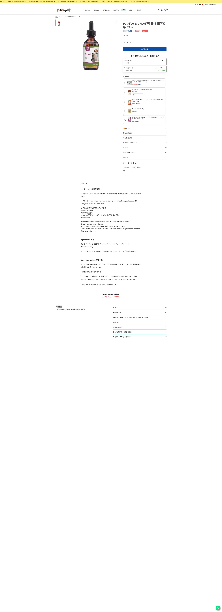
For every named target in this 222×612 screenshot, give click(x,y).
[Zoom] (115, 21)
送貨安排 (125, 148)
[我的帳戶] (162, 10)
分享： (125, 163)
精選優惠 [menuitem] (116, 10)
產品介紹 (84, 183)
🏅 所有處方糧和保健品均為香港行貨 (54, 1)
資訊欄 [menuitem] (139, 10)
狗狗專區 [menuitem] (87, 10)
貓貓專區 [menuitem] (96, 10)
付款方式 (125, 157)
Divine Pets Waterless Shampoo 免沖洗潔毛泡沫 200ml (23, 607)
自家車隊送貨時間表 (129, 152)
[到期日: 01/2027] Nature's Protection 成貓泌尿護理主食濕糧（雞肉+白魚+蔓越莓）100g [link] (148, 118)
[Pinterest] (134, 163)
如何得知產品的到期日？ (130, 143)
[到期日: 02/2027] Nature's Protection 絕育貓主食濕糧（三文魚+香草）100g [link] (147, 100)
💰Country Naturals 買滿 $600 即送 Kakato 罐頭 (28, 1)
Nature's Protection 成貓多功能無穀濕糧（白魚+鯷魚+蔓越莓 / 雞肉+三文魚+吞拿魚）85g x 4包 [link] (148, 81)
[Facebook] (195, 4)
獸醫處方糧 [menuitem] (106, 10)
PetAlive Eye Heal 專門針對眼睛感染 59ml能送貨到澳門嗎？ (131, 317)
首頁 (57, 17)
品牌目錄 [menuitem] (131, 10)
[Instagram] (197, 4)
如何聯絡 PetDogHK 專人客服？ (122, 337)
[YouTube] (200, 4)
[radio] (144, 61)
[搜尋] (158, 10)
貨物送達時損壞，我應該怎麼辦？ (123, 332)
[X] (131, 163)
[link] (129, 83)
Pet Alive (125, 20)
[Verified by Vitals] (14, 610)
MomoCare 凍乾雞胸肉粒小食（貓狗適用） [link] (142, 89)
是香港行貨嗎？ (127, 138)
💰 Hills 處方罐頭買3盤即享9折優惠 (76, 1)
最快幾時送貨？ (127, 133)
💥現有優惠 (126, 128)
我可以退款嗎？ (117, 327)
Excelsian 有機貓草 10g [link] (138, 109)
